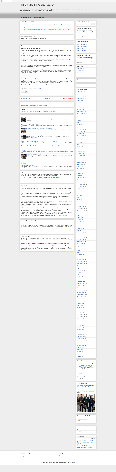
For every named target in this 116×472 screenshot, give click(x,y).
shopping (84, 445)
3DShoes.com (23, 65)
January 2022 (80, 129)
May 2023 (79, 104)
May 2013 (79, 356)
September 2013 (81, 347)
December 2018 (80, 208)
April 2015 (79, 305)
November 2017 (80, 237)
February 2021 (80, 151)
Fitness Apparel (87, 438)
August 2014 (80, 323)
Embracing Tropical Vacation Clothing (28, 165)
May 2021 (79, 144)
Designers (52, 14)
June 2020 (79, 168)
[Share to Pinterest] (27, 92)
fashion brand (86, 442)
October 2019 (80, 186)
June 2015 (79, 301)
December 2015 (80, 287)
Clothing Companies (81, 72)
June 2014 (79, 327)
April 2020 (79, 173)
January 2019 (80, 206)
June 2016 (79, 274)
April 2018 (79, 226)
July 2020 (79, 166)
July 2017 (79, 246)
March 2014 (80, 334)
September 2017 (81, 241)
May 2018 (79, 223)
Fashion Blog (24, 14)
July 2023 (79, 102)
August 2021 (80, 138)
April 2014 (79, 331)
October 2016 (80, 265)
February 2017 (80, 257)
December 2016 (80, 261)
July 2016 (79, 272)
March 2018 (80, 228)
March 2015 (80, 307)
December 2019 (80, 182)
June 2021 (79, 142)
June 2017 (79, 248)
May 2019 (79, 197)
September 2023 (81, 98)
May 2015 (79, 303)
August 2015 (80, 296)
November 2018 (80, 210)
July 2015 (79, 298)
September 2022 (81, 111)
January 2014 (80, 338)
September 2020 (81, 162)
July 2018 (79, 219)
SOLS (24, 59)
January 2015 (80, 312)
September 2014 (81, 320)
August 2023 (80, 100)
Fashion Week (80, 438)
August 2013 (80, 349)
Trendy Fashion (82, 44)
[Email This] (21, 92)
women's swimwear (88, 447)
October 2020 (80, 160)
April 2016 (79, 279)
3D (24, 90)
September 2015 (81, 294)
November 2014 (80, 316)
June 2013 (79, 354)
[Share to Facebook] (26, 92)
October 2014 (80, 318)
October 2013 (80, 345)
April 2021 (79, 146)
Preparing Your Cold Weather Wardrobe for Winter (30, 150)
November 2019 (80, 184)
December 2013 (80, 340)
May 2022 (79, 120)
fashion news (90, 36)
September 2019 (81, 188)
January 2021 (80, 153)
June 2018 (79, 221)
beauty (85, 440)
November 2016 (80, 263)
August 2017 (80, 243)
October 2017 (80, 239)
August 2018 (80, 217)
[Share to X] (24, 92)
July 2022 (79, 115)
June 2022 (79, 118)
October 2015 (80, 292)
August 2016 (80, 270)
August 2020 (80, 164)
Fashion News (44, 14)
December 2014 (80, 314)
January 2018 (80, 232)
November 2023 (80, 93)
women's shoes (81, 447)
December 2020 (80, 155)
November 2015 (80, 290)
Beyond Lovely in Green (83, 377)
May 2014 (79, 329)
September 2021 (81, 135)
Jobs (65, 14)
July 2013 (79, 351)
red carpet (92, 444)
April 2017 (79, 252)
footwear (93, 442)
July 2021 (79, 140)
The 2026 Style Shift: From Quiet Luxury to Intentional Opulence (38, 117)
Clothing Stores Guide (39, 17)
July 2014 (79, 325)
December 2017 (80, 234)
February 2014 (80, 336)
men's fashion (86, 444)
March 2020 (80, 175)
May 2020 (79, 171)
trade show (92, 445)
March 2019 (80, 201)
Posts (80, 418)
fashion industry (52, 222)
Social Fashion (72, 14)
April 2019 (79, 199)
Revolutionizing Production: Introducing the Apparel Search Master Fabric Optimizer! (42, 135)
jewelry (79, 444)
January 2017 (80, 259)
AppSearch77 (81, 429)
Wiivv (38, 82)
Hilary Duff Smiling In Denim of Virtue (33, 154)
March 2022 (80, 124)
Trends (59, 14)
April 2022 (79, 122)
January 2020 (80, 179)
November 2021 (80, 131)
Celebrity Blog (82, 14)
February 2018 (80, 230)
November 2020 (80, 157)
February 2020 (80, 177)
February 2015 (80, 309)
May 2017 (79, 250)
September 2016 (81, 268)
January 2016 (80, 285)
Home (21, 41)
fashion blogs (49, 215)
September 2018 (81, 215)
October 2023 (80, 96)
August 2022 (80, 113)
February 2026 (80, 91)
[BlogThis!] (23, 92)
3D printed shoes (54, 75)
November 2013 (80, 342)
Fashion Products (81, 75)
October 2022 (80, 109)
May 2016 (79, 276)
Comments (81, 420)
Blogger (74, 462)
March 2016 (80, 281)
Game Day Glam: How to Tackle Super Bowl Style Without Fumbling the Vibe (41, 128)
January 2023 (80, 107)
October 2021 (80, 133)
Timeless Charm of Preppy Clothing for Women (30, 124)
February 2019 (80, 204)
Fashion (80, 431)
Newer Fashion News (26, 98)
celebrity (92, 440)
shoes (24, 41)
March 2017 (80, 254)
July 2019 (79, 193)
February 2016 (80, 283)
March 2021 (80, 149)
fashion (79, 442)
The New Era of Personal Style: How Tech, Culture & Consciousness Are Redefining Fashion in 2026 (40, 145)
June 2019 (79, 195)
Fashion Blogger (82, 376)
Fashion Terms (80, 70)
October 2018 (80, 212)
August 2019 (80, 190)
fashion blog (35, 209)
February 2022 (80, 126)
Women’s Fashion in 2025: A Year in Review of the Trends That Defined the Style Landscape (39, 141)
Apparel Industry (34, 14)
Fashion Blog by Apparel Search (37, 5)
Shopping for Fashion (26, 17)
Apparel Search (80, 68)
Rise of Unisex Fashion (25, 160)
